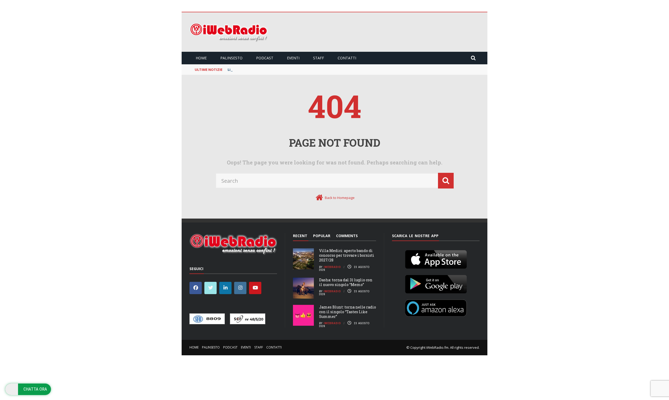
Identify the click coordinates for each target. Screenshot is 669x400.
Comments (347, 235)
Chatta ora (35, 389)
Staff (318, 57)
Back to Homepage (340, 197)
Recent (300, 235)
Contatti (347, 57)
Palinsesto (231, 57)
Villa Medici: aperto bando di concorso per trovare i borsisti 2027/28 (346, 255)
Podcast (264, 57)
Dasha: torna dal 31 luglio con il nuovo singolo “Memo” (345, 282)
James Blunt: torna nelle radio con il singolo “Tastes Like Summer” (347, 312)
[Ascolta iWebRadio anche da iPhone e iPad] (436, 258)
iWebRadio (332, 267)
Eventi (293, 57)
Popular (321, 235)
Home (201, 57)
